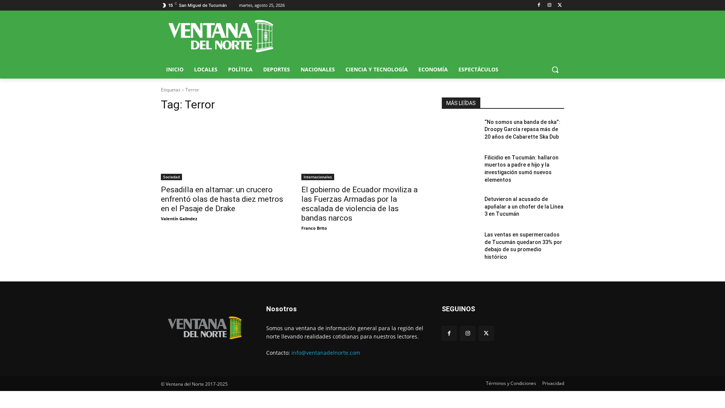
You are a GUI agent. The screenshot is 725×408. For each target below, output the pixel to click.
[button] (555, 69)
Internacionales (318, 176)
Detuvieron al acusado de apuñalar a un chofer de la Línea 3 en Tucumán (523, 206)
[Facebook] (539, 5)
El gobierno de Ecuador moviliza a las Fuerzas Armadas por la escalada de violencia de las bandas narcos (359, 204)
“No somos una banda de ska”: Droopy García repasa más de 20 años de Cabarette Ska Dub (522, 129)
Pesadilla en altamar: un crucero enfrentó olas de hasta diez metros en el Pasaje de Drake (222, 199)
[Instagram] (549, 5)
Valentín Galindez (179, 218)
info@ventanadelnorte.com (326, 352)
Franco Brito (314, 228)
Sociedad (171, 176)
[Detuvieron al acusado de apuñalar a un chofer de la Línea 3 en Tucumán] (460, 208)
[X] (559, 5)
